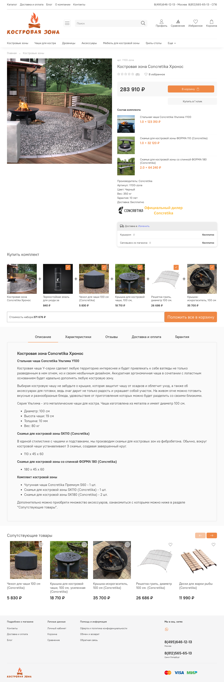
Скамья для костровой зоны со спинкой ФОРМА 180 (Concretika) (173, 161)
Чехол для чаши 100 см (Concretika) (94, 298)
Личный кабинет (56, 628)
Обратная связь (89, 640)
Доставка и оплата (31, 4)
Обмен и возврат (89, 634)
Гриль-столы (154, 43)
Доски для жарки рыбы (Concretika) (196, 586)
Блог (49, 4)
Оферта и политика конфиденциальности (103, 628)
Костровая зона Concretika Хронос (19, 298)
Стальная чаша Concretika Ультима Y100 (165, 117)
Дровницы (68, 43)
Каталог (12, 4)
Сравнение (53, 640)
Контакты (79, 4)
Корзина (52, 634)
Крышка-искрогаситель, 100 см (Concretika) (201, 300)
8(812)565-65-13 (178, 653)
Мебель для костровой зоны (121, 43)
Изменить (143, 226)
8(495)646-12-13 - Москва (170, 4)
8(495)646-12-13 (178, 642)
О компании (62, 4)
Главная (12, 53)
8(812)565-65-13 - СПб (202, 4)
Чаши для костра (45, 43)
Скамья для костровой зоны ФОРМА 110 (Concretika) (174, 138)
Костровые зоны (17, 43)
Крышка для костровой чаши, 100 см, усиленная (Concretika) (130, 302)
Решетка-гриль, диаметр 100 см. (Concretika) (161, 300)
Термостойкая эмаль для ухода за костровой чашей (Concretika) (56, 302)
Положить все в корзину (190, 317)
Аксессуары (89, 43)
